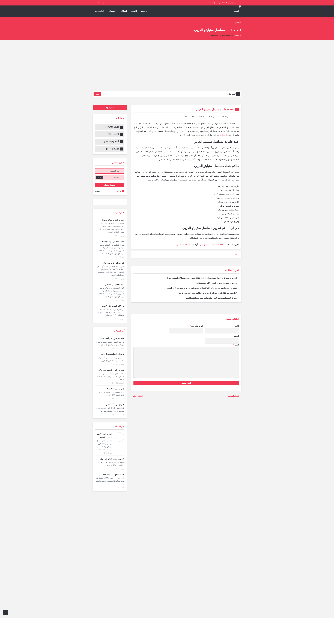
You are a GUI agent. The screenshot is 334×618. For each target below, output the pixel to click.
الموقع (236, 336)
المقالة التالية (137, 396)
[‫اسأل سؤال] (5, 612)
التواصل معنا (99, 11)
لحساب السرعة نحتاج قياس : (113, 220)
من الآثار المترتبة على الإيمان (113, 306)
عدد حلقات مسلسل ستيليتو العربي (212, 244)
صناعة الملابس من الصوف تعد (112, 241)
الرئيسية (144, 11)
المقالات (124, 11)
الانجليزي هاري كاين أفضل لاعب (112, 338)
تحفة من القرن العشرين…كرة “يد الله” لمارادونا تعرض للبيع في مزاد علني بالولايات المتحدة (202, 288)
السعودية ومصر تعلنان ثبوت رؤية (111, 459)
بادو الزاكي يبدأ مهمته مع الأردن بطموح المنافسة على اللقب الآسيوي (211, 298)
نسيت (99, 177)
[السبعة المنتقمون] (236, 17)
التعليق (236, 345)
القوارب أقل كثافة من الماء (113, 263)
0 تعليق (201, 116)
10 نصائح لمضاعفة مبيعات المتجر (111, 354)
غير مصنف (212, 116)
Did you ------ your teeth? (113, 475)
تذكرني (118, 191)
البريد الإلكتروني (196, 326)
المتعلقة (223, 135)
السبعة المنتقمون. (183, 244)
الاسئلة (134, 11)
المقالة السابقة (234, 396)
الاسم (236, 326)
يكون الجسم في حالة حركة (114, 284)
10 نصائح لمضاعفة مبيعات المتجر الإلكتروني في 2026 (216, 283)
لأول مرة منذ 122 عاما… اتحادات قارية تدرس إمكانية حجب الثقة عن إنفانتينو (207, 293)
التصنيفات (112, 11)
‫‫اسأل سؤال (109, 108)
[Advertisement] (167, 67)
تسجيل (97, 191)
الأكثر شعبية (119, 213)
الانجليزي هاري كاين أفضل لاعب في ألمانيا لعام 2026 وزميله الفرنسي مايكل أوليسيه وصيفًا (202, 278)
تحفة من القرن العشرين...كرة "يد (111, 370)
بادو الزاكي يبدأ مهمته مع (115, 404)
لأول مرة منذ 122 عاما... (115, 389)
